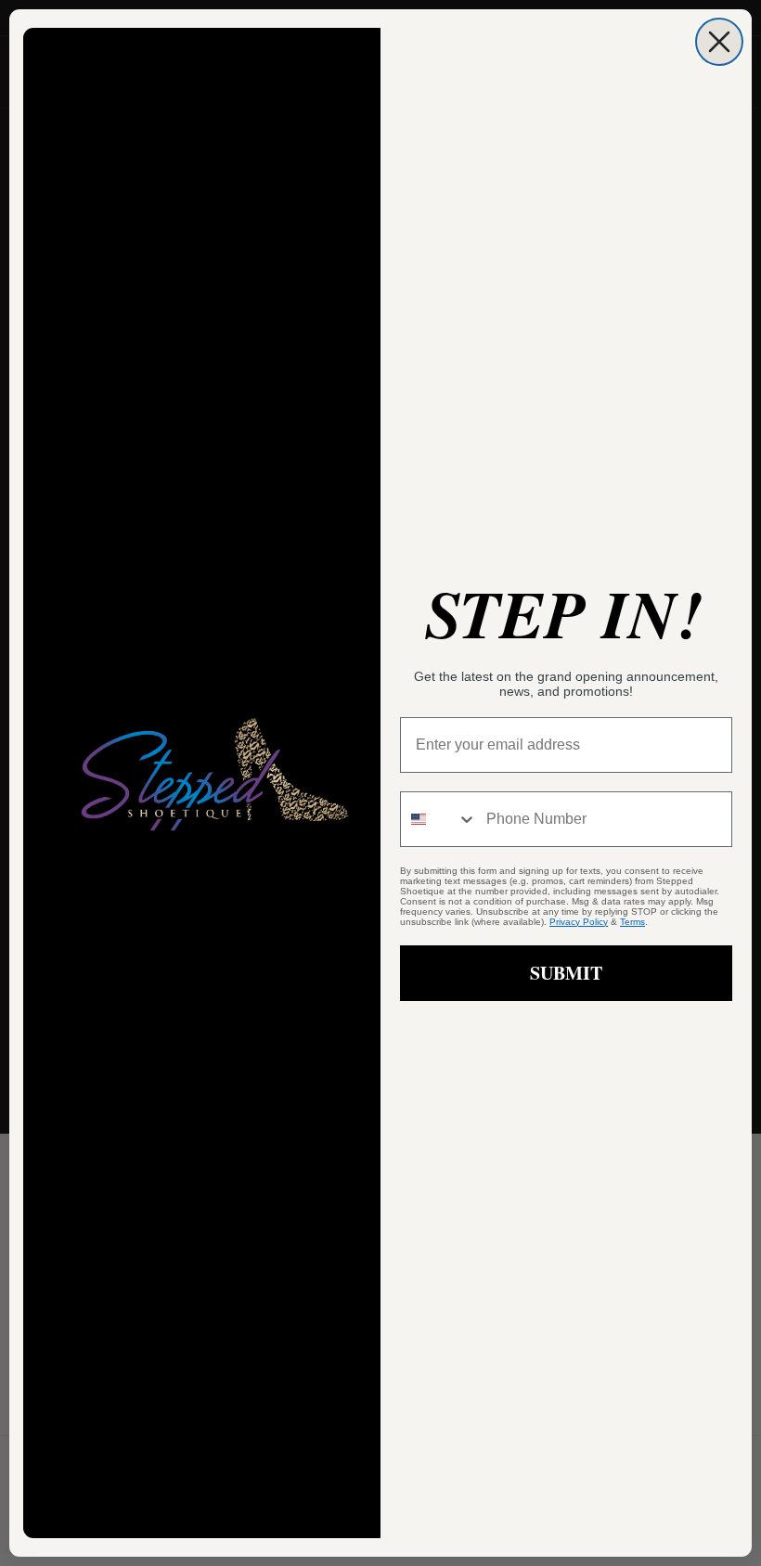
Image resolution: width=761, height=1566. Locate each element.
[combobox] (439, 819)
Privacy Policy (578, 922)
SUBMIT (566, 972)
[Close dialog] (719, 42)
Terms (632, 922)
